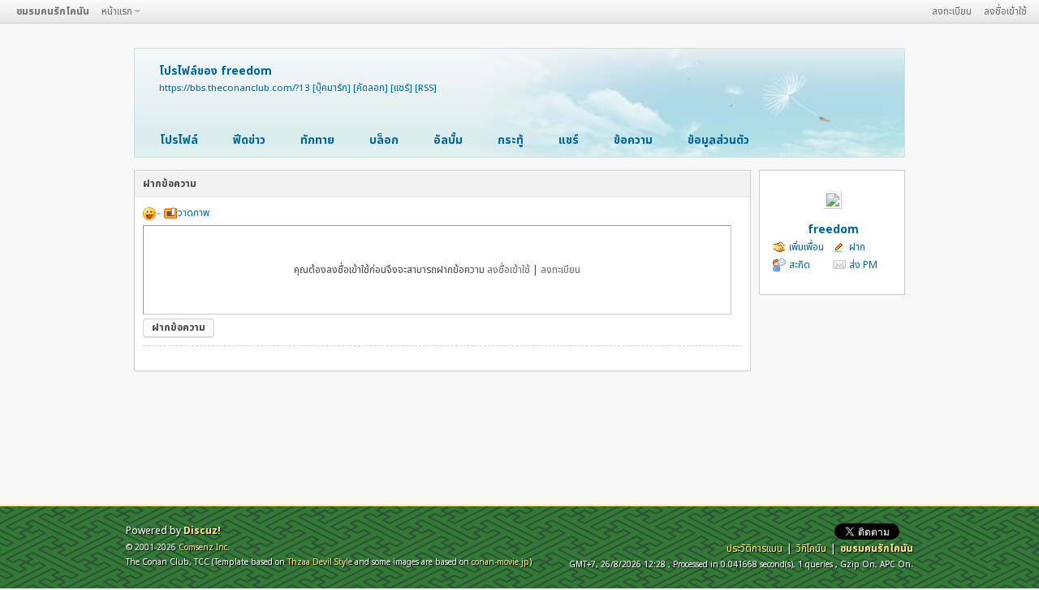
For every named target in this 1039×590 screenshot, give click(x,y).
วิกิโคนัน (811, 548)
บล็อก (384, 140)
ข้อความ (633, 140)
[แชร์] (401, 88)
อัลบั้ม (448, 140)
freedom (833, 229)
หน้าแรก (116, 11)
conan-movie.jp (500, 562)
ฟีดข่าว (249, 140)
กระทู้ (511, 140)
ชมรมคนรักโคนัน (52, 11)
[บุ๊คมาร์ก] (332, 88)
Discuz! (202, 530)
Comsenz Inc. (204, 547)
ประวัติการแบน (754, 548)
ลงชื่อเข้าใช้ (1005, 11)
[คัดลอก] (370, 88)
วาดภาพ (193, 213)
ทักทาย (317, 140)
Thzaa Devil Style (319, 562)
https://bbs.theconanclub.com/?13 (234, 88)
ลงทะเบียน (952, 11)
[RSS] (426, 88)
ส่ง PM (863, 265)
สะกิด (799, 265)
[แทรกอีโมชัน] (152, 213)
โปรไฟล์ (179, 140)
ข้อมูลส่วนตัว (718, 140)
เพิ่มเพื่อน (806, 247)
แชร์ (568, 140)
